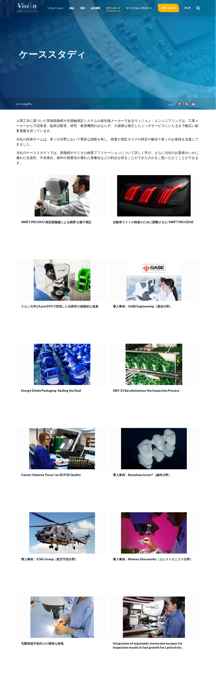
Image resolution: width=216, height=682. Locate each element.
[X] (185, 104)
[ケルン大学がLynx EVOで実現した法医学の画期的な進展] (62, 280)
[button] (197, 8)
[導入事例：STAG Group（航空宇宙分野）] (62, 533)
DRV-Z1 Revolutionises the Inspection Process (146, 390)
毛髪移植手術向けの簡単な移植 (42, 643)
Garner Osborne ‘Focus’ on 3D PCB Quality (51, 475)
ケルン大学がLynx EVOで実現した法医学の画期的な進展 (59, 306)
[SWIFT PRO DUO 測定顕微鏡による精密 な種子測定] (62, 195)
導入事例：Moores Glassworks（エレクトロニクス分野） (153, 559)
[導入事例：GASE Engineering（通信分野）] (154, 280)
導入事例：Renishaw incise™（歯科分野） (142, 475)
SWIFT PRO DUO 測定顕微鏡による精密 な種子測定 (56, 222)
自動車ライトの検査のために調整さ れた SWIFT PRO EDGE (153, 222)
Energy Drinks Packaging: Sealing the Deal (51, 390)
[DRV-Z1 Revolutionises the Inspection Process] (154, 364)
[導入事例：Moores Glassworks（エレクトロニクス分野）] (154, 533)
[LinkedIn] (192, 104)
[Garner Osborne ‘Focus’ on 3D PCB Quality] (62, 448)
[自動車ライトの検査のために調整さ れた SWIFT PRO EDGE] (154, 195)
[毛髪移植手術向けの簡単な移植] (62, 617)
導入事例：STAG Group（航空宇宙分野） (49, 559)
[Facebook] (178, 104)
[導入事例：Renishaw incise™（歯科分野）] (154, 448)
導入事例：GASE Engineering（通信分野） (142, 306)
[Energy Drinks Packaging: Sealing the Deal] (62, 364)
